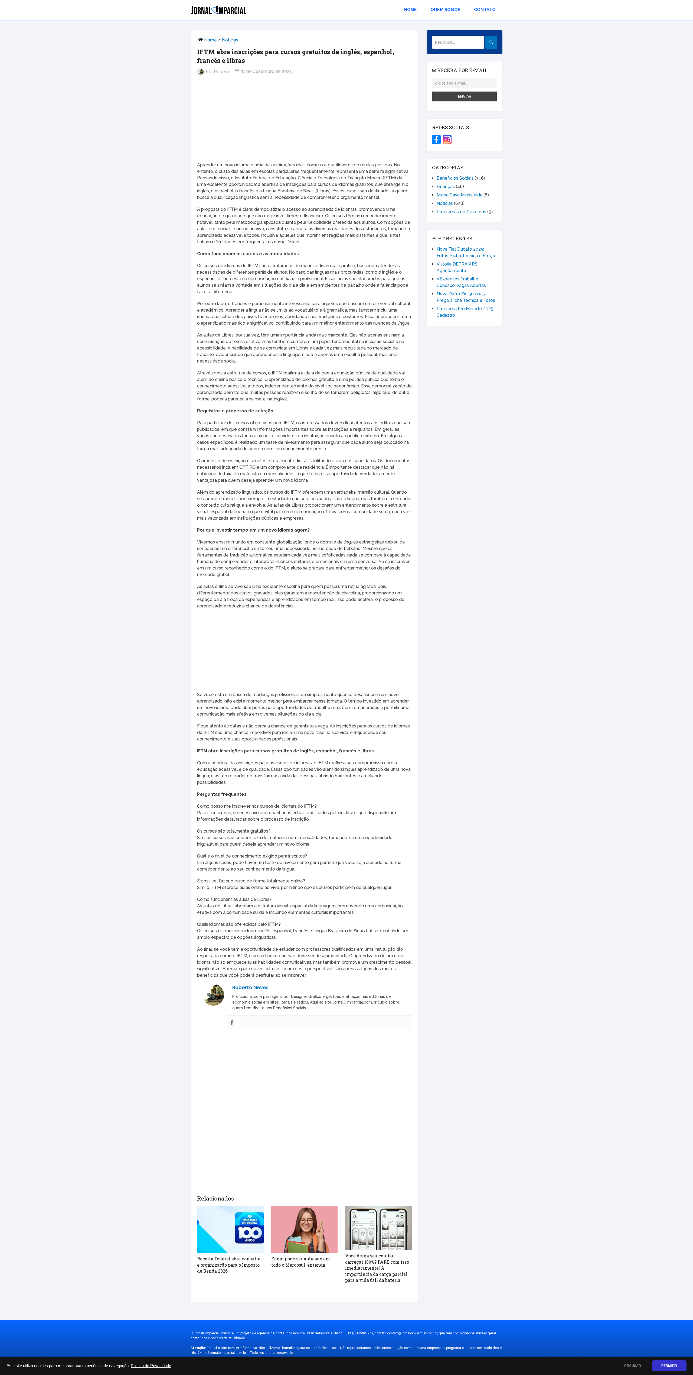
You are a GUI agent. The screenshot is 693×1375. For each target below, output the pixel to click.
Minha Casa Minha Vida (459, 195)
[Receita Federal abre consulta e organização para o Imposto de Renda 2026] (230, 1229)
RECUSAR (632, 1366)
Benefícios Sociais (455, 178)
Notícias (230, 40)
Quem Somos (445, 9)
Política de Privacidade (151, 1366)
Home (410, 9)
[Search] (491, 42)
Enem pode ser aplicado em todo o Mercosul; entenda (300, 1261)
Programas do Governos (461, 211)
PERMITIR (669, 1366)
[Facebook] (232, 1022)
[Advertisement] (304, 123)
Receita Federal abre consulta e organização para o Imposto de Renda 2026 (228, 1265)
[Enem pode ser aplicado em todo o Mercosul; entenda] (304, 1229)
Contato (485, 9)
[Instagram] (447, 139)
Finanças (446, 186)
